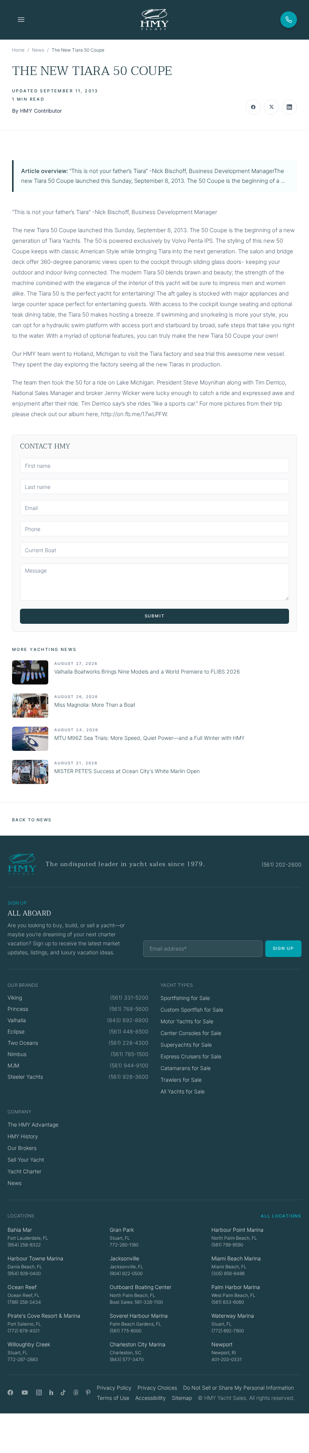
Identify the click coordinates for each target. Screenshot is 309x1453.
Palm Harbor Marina (235, 1287)
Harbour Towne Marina (35, 1258)
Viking (15, 997)
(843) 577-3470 (127, 1359)
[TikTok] (63, 1392)
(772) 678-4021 (24, 1331)
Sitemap (182, 1398)
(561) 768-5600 (128, 1009)
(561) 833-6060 (227, 1302)
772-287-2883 (23, 1359)
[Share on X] (271, 107)
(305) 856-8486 (228, 1273)
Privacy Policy (114, 1387)
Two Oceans (23, 1043)
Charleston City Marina (137, 1344)
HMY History (23, 1136)
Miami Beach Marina (236, 1258)
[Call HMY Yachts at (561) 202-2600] (288, 19)
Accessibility (150, 1398)
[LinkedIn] (51, 1392)
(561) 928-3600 (128, 1076)
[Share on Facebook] (253, 107)
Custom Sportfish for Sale (192, 1009)
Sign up (283, 948)
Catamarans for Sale (186, 1068)
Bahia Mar (20, 1229)
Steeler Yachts (25, 1076)
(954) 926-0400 (24, 1273)
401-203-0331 (226, 1359)
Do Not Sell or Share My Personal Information (238, 1387)
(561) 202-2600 (281, 864)
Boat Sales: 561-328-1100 (136, 1302)
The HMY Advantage (33, 1124)
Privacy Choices (157, 1387)
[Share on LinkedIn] (289, 107)
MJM (13, 1065)
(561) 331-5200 (129, 997)
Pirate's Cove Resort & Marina (44, 1315)
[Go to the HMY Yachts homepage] (154, 19)
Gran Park (122, 1229)
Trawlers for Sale (181, 1079)
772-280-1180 (124, 1245)
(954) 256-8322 (24, 1245)
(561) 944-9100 (129, 1065)
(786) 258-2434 (24, 1302)
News (38, 50)
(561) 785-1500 (129, 1054)
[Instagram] (39, 1392)
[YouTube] (25, 1392)
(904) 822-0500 (126, 1273)
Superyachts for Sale (186, 1044)
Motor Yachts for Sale (187, 1021)
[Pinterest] (88, 1392)
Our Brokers (22, 1148)
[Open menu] (21, 20)
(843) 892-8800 (127, 1020)
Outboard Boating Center (140, 1287)
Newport (222, 1344)
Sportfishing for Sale (185, 998)
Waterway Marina (232, 1315)
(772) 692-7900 (227, 1331)
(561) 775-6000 (125, 1331)
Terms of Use (113, 1398)
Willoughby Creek (29, 1344)
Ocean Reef (22, 1287)
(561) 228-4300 (128, 1043)
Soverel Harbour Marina (139, 1315)
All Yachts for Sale (183, 1091)
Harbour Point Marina (237, 1229)
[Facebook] (10, 1392)
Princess (18, 1009)
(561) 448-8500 (128, 1031)
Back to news (32, 819)
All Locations (281, 1216)
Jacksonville (124, 1258)
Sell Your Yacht (26, 1159)
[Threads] (75, 1392)
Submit (155, 616)
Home (18, 50)
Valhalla (17, 1020)
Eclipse (16, 1031)
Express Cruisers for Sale (191, 1056)
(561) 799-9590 (227, 1245)
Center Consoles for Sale (191, 1033)
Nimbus (17, 1054)
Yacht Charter (24, 1171)
